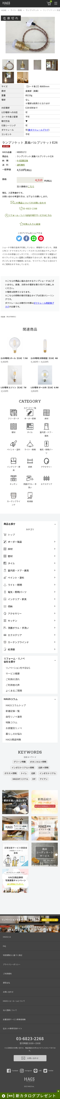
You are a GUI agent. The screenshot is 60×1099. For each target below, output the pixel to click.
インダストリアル (47, 773)
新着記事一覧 (13, 711)
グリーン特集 (20, 761)
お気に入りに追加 (31, 223)
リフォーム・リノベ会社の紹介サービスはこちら (30, 215)
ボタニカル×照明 (38, 761)
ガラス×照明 (10, 773)
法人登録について (10, 1010)
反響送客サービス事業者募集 (14, 1019)
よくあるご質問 (14, 690)
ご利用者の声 (13, 685)
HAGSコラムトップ (16, 705)
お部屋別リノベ (14, 728)
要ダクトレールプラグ (38, 129)
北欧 (33, 773)
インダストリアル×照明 (23, 767)
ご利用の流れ (13, 679)
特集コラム (11, 722)
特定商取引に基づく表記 (12, 955)
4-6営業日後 (22, 160)
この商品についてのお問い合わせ (30, 202)
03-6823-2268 (30, 1038)
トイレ (24, 773)
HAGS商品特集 (13, 739)
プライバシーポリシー (11, 964)
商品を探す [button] (9, 524)
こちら (31, 186)
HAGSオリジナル (20, 778)
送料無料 (21, 164)
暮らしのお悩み (14, 733)
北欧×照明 (43, 767)
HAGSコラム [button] (11, 699)
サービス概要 (13, 673)
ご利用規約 (7, 973)
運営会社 (6, 982)
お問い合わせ (8, 992)
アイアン (43, 778)
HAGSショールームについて (14, 1001)
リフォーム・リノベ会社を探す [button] (14, 660)
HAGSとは (7, 937)
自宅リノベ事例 (14, 716)
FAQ (4, 946)
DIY (33, 778)
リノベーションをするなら (18, 667)
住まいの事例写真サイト (12, 1028)
